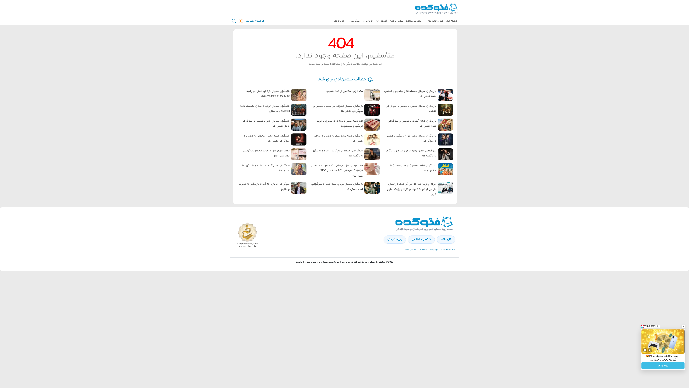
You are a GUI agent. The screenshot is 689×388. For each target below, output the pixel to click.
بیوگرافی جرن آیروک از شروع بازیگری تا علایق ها (266, 168)
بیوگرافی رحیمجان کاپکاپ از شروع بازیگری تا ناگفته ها (337, 153)
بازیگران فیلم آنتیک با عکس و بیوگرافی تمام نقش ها (412, 123)
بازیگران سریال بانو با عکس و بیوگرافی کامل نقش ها (266, 123)
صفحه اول (451, 21)
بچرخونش (663, 366)
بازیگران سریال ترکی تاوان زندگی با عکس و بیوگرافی (411, 138)
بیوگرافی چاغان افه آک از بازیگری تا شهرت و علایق (264, 186)
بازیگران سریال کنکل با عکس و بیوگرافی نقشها (411, 109)
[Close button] (683, 326)
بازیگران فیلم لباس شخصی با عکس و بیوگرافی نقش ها (267, 138)
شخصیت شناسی (421, 239)
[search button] (234, 21)
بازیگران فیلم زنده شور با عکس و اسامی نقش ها (338, 138)
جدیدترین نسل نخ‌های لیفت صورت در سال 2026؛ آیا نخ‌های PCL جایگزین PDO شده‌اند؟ (337, 170)
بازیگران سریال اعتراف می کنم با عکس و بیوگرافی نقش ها (338, 109)
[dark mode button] (241, 21)
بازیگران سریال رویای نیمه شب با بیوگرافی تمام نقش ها (337, 186)
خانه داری (368, 21)
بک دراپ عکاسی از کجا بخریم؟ (344, 91)
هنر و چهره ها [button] (435, 21)
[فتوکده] (436, 8)
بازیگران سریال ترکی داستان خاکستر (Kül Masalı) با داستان (265, 109)
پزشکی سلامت (413, 21)
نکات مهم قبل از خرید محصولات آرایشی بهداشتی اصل (266, 153)
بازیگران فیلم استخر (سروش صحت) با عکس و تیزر (413, 168)
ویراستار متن (394, 239)
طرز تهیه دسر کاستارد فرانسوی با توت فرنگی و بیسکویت (340, 123)
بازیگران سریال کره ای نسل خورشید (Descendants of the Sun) (268, 94)
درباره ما (434, 250)
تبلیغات (423, 250)
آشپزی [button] (383, 21)
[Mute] (650, 350)
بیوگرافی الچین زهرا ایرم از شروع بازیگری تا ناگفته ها (411, 153)
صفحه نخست (448, 250)
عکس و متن (396, 21)
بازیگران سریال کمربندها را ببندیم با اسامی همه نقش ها (410, 94)
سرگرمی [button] (355, 21)
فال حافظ (339, 21)
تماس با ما (410, 250)
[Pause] (645, 350)
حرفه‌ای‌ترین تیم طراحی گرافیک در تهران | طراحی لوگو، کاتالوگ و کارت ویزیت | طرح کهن (411, 189)
